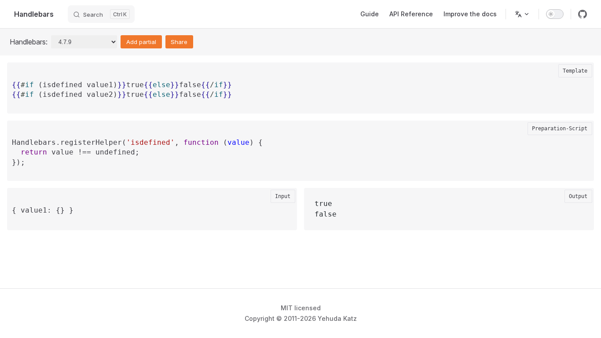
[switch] (555, 14)
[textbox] (300, 94)
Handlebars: (29, 41)
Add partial (141, 41)
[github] (582, 14)
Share (179, 41)
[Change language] (522, 14)
